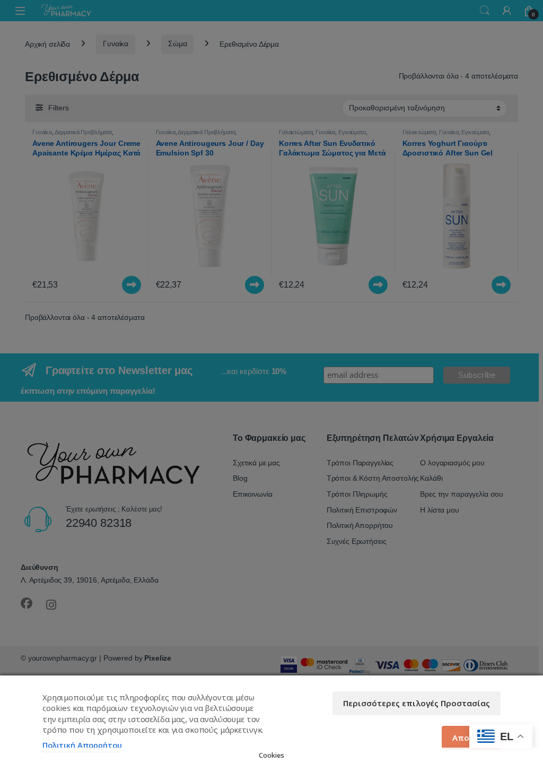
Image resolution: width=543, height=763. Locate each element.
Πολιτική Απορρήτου (81, 745)
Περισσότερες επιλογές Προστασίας (416, 703)
